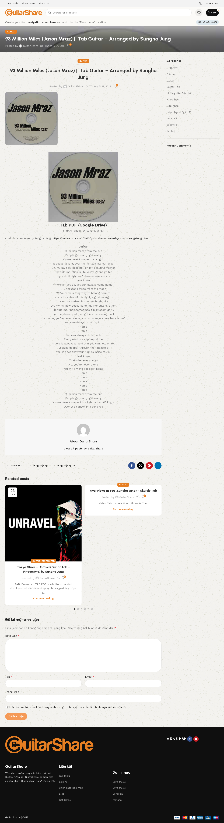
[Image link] (49, 744)
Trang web (12, 691)
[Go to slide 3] (81, 609)
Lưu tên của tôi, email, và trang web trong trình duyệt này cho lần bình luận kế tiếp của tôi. (68, 707)
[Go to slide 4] (85, 609)
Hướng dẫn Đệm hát (179, 93)
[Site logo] (23, 12)
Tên (8, 676)
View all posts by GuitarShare (83, 448)
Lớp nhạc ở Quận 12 (179, 112)
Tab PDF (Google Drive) (83, 225)
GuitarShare (30, 46)
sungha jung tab (66, 465)
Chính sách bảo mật (71, 787)
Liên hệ (63, 781)
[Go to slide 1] (74, 609)
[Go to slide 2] (78, 609)
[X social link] (140, 465)
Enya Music (119, 787)
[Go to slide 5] (88, 609)
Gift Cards (65, 799)
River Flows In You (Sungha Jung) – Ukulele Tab (123, 491)
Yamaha (117, 799)
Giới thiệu (64, 775)
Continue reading (43, 598)
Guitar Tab (48, 561)
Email (89, 676)
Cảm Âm (172, 74)
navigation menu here (41, 22)
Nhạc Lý (172, 118)
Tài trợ (171, 131)
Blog (61, 793)
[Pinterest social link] (149, 465)
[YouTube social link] (196, 739)
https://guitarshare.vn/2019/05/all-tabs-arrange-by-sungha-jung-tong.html (100, 238)
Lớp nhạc (172, 105)
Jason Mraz (17, 465)
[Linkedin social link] (158, 465)
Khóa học (173, 99)
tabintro (172, 124)
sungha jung (40, 465)
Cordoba (118, 793)
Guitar (11, 32)
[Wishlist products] (198, 12)
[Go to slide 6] (92, 609)
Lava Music (119, 781)
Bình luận (12, 635)
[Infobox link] (209, 3)
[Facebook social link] (131, 465)
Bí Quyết (172, 68)
